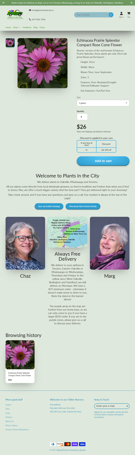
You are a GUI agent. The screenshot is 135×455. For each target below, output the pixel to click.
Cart (128, 15)
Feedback (27, 27)
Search (8, 405)
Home (8, 27)
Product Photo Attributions (17, 429)
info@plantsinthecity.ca (43, 10)
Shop (15, 27)
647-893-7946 (38, 19)
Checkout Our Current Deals (83, 206)
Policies (9, 417)
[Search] (111, 15)
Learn (8, 413)
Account (121, 15)
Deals (42, 27)
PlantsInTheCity (63, 450)
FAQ (7, 409)
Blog (35, 27)
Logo (15, 15)
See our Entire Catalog (49, 206)
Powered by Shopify (77, 450)
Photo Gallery (12, 425)
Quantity (80, 111)
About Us (10, 421)
